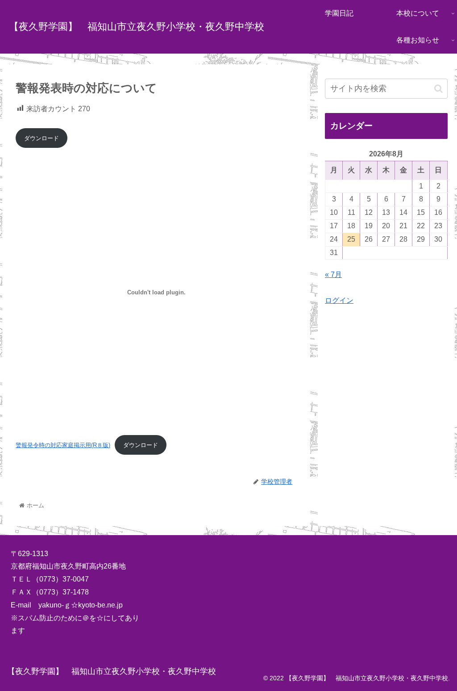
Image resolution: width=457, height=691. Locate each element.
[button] (438, 89)
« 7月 (333, 274)
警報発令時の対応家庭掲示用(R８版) (63, 445)
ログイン (339, 300)
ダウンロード (41, 138)
